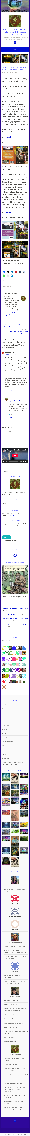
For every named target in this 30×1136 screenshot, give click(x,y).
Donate (4, 733)
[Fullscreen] (26, 461)
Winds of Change (9, 1037)
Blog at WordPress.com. (15, 1125)
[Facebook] (15, 555)
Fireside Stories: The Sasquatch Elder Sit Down (14, 890)
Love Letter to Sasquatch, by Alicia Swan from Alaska (15, 1096)
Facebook (4, 729)
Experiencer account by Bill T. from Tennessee (18, 332)
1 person (13, 390)
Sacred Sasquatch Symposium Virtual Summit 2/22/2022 (15, 957)
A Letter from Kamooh (8, 614)
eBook (6, 142)
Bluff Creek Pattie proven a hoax (13, 1083)
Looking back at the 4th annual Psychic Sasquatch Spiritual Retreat (15, 1009)
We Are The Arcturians (10, 1004)
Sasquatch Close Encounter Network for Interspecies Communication (15, 32)
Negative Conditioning (10, 1027)
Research (4, 737)
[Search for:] (15, 471)
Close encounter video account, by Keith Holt (15, 608)
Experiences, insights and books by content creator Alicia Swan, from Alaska (16, 1108)
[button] (6, 777)
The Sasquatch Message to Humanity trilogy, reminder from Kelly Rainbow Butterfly (14, 1089)
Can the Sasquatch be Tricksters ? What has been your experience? (15, 982)
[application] (15, 455)
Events (4, 717)
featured (8, 286)
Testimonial (5, 725)
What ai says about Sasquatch (10, 631)
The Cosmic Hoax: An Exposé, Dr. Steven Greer (12, 324)
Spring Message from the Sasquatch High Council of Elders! (16, 1032)
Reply (6, 393)
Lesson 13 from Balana (10, 1041)
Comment (21, 439)
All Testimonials (6, 758)
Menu (16, 49)
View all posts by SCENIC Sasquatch (12, 313)
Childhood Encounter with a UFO (13, 1023)
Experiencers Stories (7, 741)
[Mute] (23, 461)
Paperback (7, 137)
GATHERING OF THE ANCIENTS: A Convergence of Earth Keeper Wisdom (15, 951)
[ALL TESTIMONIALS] (15, 1120)
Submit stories (6, 721)
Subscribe (6, 537)
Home (3, 708)
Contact (4, 712)
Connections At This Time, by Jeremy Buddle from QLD (14, 1069)
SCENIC (4, 65)
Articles (4, 704)
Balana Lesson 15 (9, 1014)
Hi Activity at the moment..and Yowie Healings (12, 976)
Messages (5, 750)
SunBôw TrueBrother (16, 89)
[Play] (4, 461)
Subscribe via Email (15, 520)
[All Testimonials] (15, 42)
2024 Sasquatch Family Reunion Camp (15, 946)
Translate (14, 515)
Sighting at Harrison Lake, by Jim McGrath (14, 625)
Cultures (4, 746)
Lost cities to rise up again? (12, 1000)
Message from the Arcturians (12, 1019)
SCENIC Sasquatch (15, 72)
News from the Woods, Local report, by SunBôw (14, 1102)
